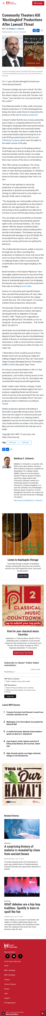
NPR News (12, 442)
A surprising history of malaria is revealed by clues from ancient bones (22, 850)
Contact (7, 979)
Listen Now (23, 576)
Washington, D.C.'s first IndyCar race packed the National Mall (24, 723)
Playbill (5, 404)
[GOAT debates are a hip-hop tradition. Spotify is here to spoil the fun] (22, 887)
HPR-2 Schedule (9, 975)
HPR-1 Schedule (9, 970)
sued (22, 417)
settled (32, 423)
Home (6, 966)
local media (26, 286)
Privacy (6, 989)
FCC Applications (10, 1003)
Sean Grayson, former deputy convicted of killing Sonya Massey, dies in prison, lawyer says (23, 743)
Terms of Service (10, 984)
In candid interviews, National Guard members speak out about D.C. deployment (24, 732)
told (10, 364)
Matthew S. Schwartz (16, 29)
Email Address (9, 672)
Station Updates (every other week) (18, 681)
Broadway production (29, 115)
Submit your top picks (23, 653)
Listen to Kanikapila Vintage (23, 559)
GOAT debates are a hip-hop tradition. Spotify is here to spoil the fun (22, 908)
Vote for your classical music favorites (23, 633)
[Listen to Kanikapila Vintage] (23, 534)
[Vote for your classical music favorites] (23, 606)
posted (36, 319)
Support (7, 998)
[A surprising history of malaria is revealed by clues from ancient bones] (22, 829)
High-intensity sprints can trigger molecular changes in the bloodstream (23, 754)
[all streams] (43, 1013)
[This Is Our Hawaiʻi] (23, 784)
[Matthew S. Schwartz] (7, 461)
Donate (39, 3)
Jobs (6, 993)
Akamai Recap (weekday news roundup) (19, 688)
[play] (3, 1013)
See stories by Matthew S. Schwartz (28, 500)
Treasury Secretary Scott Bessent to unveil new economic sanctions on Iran (24, 713)
